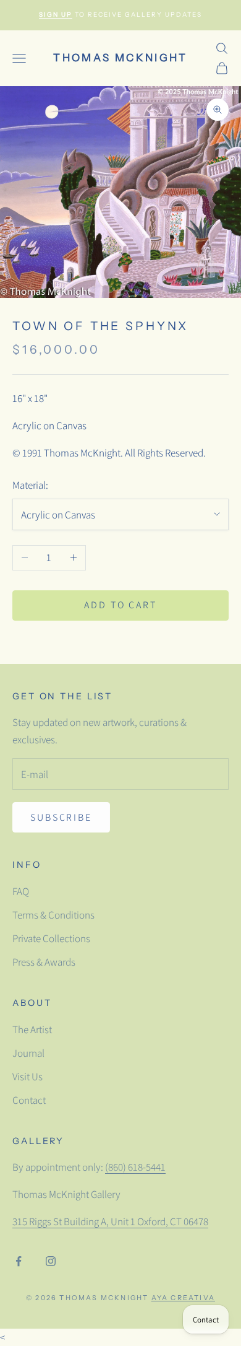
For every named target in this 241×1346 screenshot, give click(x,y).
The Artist (32, 1029)
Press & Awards (43, 962)
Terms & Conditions (53, 915)
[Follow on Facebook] (18, 1261)
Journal (28, 1053)
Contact (29, 1100)
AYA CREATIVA (183, 1297)
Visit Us (27, 1076)
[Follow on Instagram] (50, 1261)
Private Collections (51, 938)
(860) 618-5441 (135, 1167)
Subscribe (61, 817)
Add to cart (120, 604)
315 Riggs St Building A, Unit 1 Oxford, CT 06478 (110, 1221)
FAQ (20, 891)
